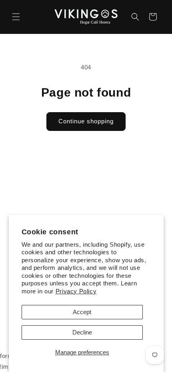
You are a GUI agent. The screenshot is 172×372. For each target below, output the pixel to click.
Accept (82, 312)
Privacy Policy (76, 291)
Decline (82, 332)
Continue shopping (86, 121)
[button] (16, 17)
